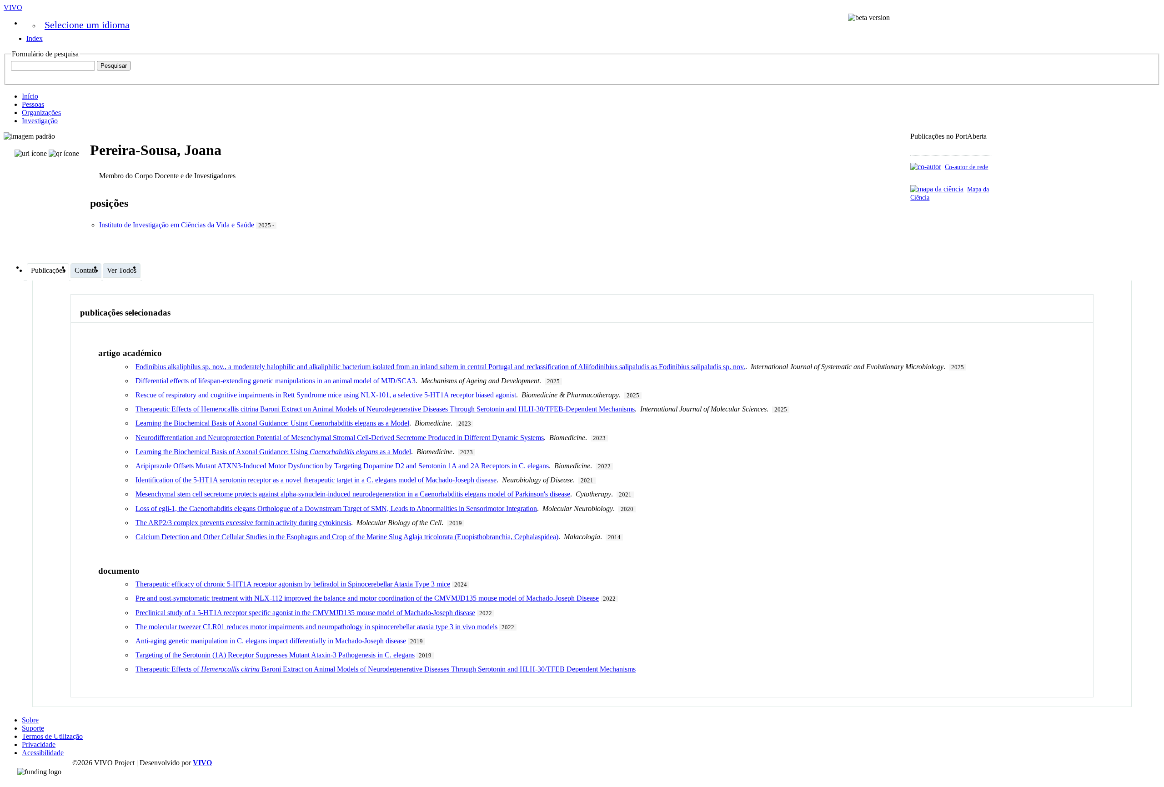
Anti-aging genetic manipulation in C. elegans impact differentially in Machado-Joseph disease (270, 641)
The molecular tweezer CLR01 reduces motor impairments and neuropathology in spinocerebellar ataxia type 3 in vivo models (316, 627)
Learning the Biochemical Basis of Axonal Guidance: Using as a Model (273, 452)
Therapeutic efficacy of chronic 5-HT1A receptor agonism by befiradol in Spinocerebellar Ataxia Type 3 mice (292, 584)
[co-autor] (925, 166)
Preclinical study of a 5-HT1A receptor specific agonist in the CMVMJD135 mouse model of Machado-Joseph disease (305, 613)
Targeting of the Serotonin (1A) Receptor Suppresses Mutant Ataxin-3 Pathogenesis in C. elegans (275, 655)
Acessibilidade (43, 753)
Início (30, 96)
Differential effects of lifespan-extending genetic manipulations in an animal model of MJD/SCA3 (275, 381)
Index (34, 38)
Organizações (41, 112)
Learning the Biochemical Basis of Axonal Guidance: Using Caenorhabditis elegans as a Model (272, 423)
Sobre (30, 720)
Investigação (40, 121)
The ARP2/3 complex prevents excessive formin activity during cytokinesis (243, 522)
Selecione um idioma (87, 24)
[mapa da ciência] (936, 189)
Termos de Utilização (52, 736)
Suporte (33, 728)
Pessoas (33, 104)
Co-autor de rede (966, 166)
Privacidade (38, 744)
